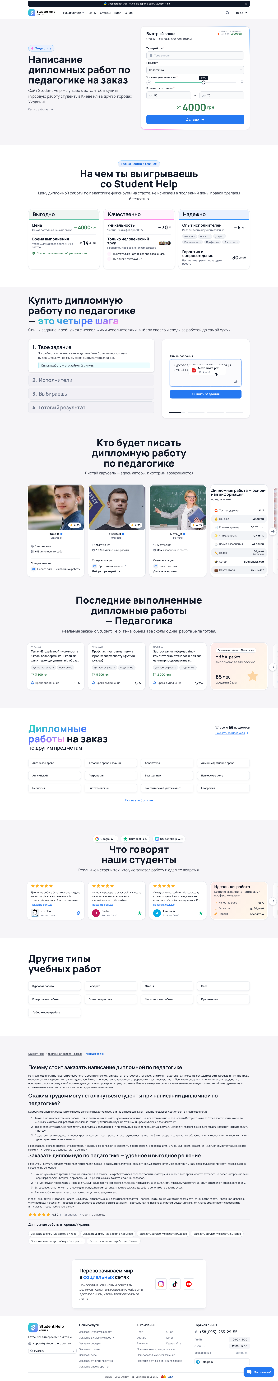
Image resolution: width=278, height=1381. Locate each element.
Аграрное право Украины (105, 763)
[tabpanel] (195, 84)
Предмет (152, 62)
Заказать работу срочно (93, 1366)
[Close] (245, 3)
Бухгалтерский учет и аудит (163, 788)
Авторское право (43, 763)
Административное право (217, 763)
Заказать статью (89, 1349)
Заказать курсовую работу (95, 1332)
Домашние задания (165, 571)
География (208, 788)
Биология (38, 788)
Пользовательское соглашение (156, 1355)
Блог (140, 1332)
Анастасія (169, 911)
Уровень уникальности (161, 77)
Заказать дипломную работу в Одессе (163, 1233)
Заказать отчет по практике (96, 1361)
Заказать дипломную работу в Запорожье (57, 1241)
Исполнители (55, 360)
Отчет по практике (100, 999)
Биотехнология (99, 788)
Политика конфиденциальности (156, 1349)
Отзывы (141, 1337)
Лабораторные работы (106, 571)
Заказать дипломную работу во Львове (113, 1241)
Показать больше (41, 904)
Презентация (209, 999)
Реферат (94, 986)
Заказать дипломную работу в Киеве (53, 1233)
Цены (169, 1337)
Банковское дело (212, 775)
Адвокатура (152, 763)
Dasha (105, 911)
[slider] (203, 82)
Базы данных (153, 775)
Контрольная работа (45, 999)
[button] (74, 13)
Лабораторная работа (46, 1012)
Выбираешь (53, 394)
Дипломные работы (68, 569)
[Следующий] (273, 532)
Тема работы (154, 48)
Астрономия (96, 775)
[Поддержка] (227, 12)
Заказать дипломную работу (96, 1337)
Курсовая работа (43, 986)
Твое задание (54, 345)
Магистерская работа (159, 999)
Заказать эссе (88, 1355)
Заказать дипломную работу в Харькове (108, 1233)
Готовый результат (62, 408)
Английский (40, 775)
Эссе (204, 986)
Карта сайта (173, 1343)
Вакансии (142, 1343)
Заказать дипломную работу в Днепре (217, 1233)
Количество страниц (159, 88)
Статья (149, 986)
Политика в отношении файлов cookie (159, 1361)
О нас (169, 1332)
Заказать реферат (90, 1343)
